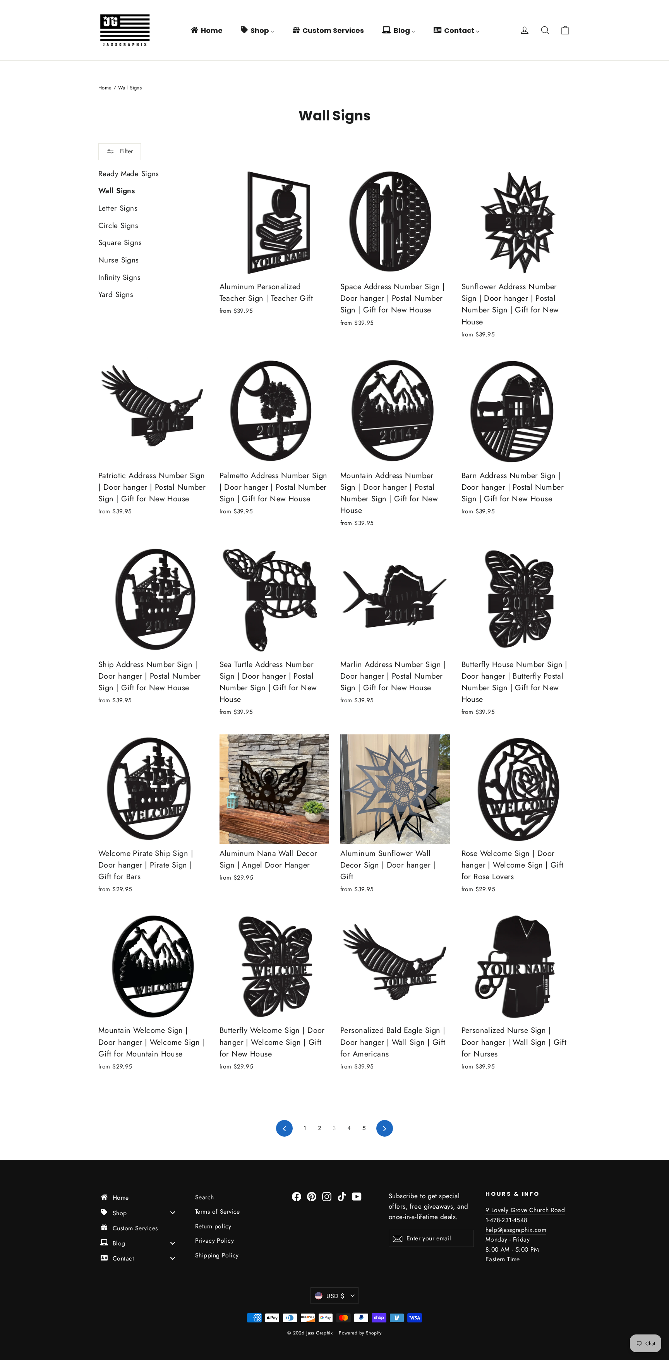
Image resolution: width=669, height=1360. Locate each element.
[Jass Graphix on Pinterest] (311, 1196)
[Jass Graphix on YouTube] (357, 1196)
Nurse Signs (118, 260)
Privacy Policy (214, 1240)
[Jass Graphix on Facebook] (296, 1196)
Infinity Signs (119, 277)
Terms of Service (217, 1211)
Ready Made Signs (128, 173)
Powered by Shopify (360, 1332)
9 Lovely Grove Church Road (525, 1210)
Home (105, 87)
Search (204, 1197)
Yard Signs (115, 294)
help (491, 1229)
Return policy (213, 1226)
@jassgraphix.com (521, 1229)
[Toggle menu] (173, 1213)
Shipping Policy (216, 1255)
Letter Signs (117, 208)
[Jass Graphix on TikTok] (342, 1196)
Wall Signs (116, 190)
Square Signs (120, 242)
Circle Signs (118, 225)
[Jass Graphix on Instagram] (326, 1196)
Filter (125, 151)
